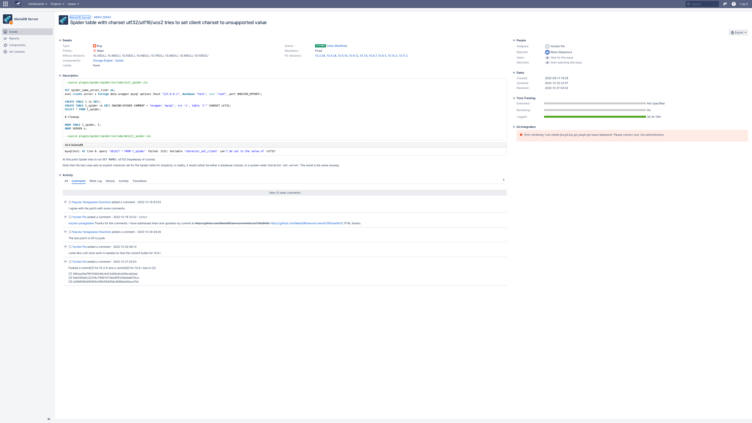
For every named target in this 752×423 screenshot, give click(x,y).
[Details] (60, 40)
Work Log (95, 181)
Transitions (140, 181)
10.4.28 (331, 55)
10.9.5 (382, 55)
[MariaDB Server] (7, 19)
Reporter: (523, 52)
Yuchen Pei (79, 217)
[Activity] (60, 175)
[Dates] (514, 72)
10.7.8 (363, 55)
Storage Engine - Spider (108, 60)
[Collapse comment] (65, 201)
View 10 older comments (284, 192)
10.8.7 (373, 55)
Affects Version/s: (74, 55)
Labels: (67, 65)
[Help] (733, 4)
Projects (56, 3)
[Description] (60, 75)
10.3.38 (320, 55)
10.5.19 (342, 55)
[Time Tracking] (514, 98)
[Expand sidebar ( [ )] (49, 419)
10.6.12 (353, 55)
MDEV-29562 (102, 17)
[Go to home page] (18, 4)
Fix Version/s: (293, 55)
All (66, 181)
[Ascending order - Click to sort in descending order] (503, 180)
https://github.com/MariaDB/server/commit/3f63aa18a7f (306, 223)
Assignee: (523, 46)
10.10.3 (392, 55)
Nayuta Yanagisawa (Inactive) (91, 202)
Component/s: (72, 60)
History (110, 181)
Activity (124, 181)
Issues (72, 3)
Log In (744, 3)
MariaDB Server (26, 19)
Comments (79, 181)
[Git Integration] (514, 127)
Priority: (67, 50)
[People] (514, 40)
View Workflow (337, 45)
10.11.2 (403, 55)
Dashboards (36, 3)
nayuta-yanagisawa (81, 223)
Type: (66, 45)
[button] (5, 4)
